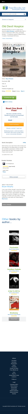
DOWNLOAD (8, 97)
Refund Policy (14, 389)
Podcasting (14, 366)
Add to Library (8, 101)
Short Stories (10, 314)
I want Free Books (14, 124)
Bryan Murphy (10, 31)
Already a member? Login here (14, 128)
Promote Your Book (14, 368)
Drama (10, 249)
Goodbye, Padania (14, 269)
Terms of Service (14, 386)
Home (14, 372)
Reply (4, 171)
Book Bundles (14, 363)
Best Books (14, 362)
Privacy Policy (14, 387)
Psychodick (14, 247)
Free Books (14, 360)
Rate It (22, 91)
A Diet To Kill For (14, 291)
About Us (14, 373)
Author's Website (7, 204)
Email (10, 120)
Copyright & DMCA (14, 384)
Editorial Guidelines (14, 390)
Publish (14, 365)
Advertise (14, 393)
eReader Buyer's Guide (14, 375)
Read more (5, 198)
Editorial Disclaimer (14, 392)
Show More (14, 319)
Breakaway (14, 313)
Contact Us (14, 376)
